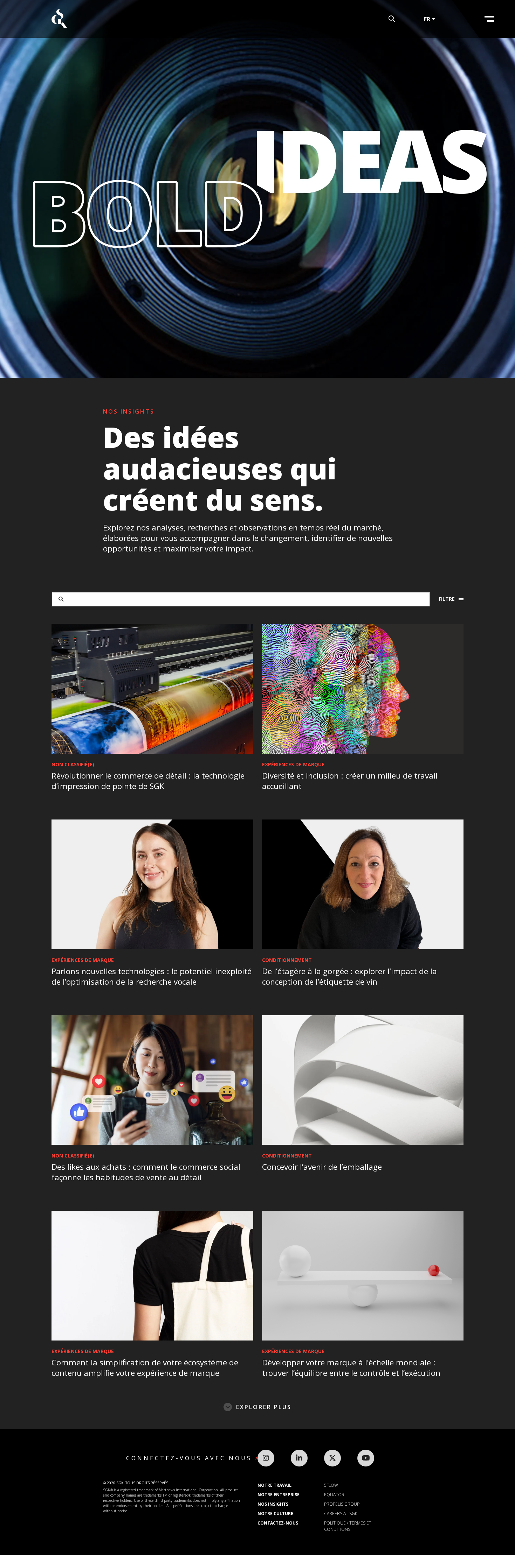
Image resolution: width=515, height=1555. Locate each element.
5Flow (331, 1485)
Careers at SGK (340, 1514)
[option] (257, 189)
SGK (59, 19)
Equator (334, 1495)
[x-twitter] (332, 1458)
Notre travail (274, 1485)
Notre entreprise (279, 1495)
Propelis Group (341, 1504)
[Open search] (391, 19)
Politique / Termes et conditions (347, 1526)
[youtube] (365, 1458)
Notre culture (275, 1514)
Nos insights (273, 1504)
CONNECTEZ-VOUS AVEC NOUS (190, 1458)
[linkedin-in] (299, 1458)
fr (427, 18)
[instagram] (266, 1458)
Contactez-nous (278, 1523)
